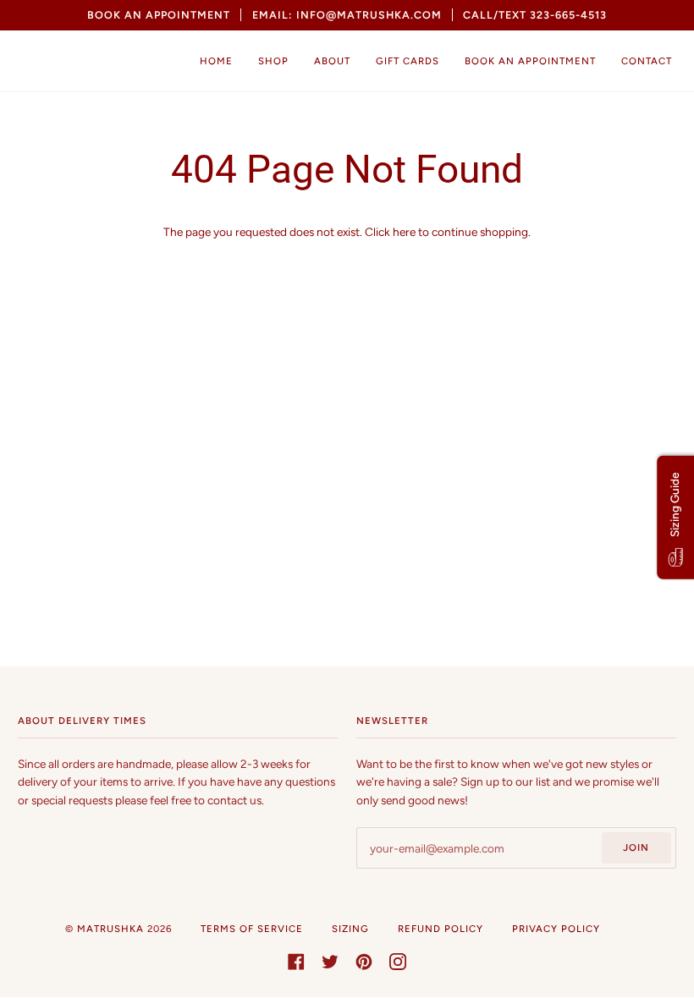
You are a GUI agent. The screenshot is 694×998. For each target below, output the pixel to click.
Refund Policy (440, 929)
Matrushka (110, 929)
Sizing (350, 929)
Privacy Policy (556, 929)
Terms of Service (252, 929)
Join (636, 847)
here (404, 232)
